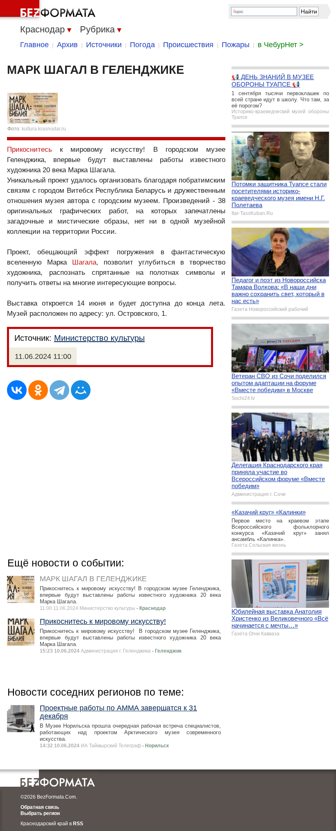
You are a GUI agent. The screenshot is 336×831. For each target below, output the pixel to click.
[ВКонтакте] (17, 390)
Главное (34, 45)
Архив (67, 45)
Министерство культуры (99, 337)
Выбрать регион (40, 813)
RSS (78, 823)
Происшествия (188, 45)
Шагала (84, 262)
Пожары (236, 45)
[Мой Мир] (81, 390)
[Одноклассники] (38, 390)
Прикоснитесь (29, 149)
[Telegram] (59, 390)
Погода (142, 45)
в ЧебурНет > (281, 45)
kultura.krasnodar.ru (44, 129)
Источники (104, 45)
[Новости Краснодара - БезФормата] (49, 10)
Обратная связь (39, 807)
